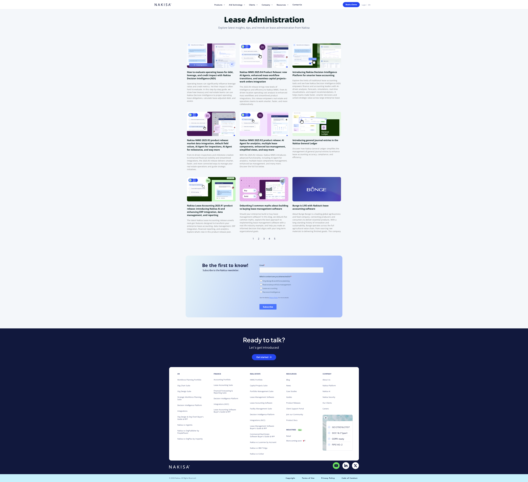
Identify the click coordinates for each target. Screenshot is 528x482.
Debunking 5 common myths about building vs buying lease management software (264, 207)
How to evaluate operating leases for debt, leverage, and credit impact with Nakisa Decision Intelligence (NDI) (210, 75)
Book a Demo (351, 4)
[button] (220, 5)
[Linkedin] (345, 465)
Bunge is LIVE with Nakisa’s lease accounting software (310, 207)
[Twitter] (355, 465)
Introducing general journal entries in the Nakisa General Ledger (315, 142)
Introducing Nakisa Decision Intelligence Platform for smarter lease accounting (314, 74)
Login (364, 5)
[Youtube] (336, 465)
